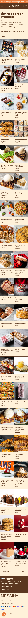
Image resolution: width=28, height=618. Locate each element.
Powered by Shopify (7, 603)
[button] (23, 6)
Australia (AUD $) (6, 613)
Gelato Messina (11, 601)
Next (23, 572)
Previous (6, 572)
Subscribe (5, 590)
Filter (3, 37)
